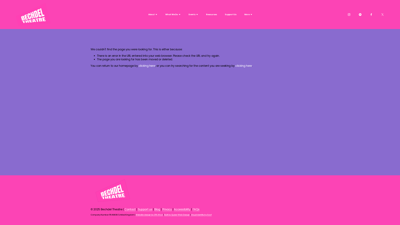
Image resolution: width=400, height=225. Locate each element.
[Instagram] (349, 14)
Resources (211, 14)
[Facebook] (371, 14)
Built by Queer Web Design (177, 215)
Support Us (230, 14)
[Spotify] (360, 14)
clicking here (147, 66)
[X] (382, 14)
